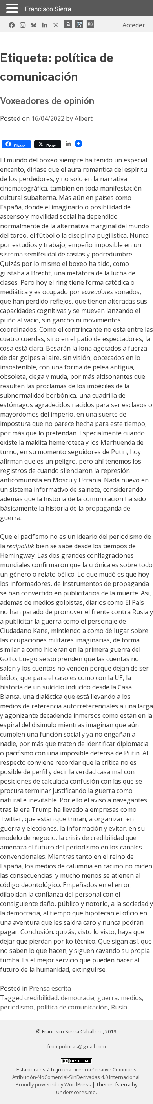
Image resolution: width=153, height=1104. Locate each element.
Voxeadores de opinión (47, 101)
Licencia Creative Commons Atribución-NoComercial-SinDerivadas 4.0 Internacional (76, 1073)
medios (131, 997)
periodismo (16, 1007)
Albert (84, 118)
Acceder (133, 25)
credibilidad (41, 997)
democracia (77, 997)
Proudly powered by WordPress (54, 1084)
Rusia (119, 1007)
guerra (107, 997)
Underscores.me (76, 1092)
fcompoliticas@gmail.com (76, 1046)
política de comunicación (72, 1007)
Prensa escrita (50, 988)
